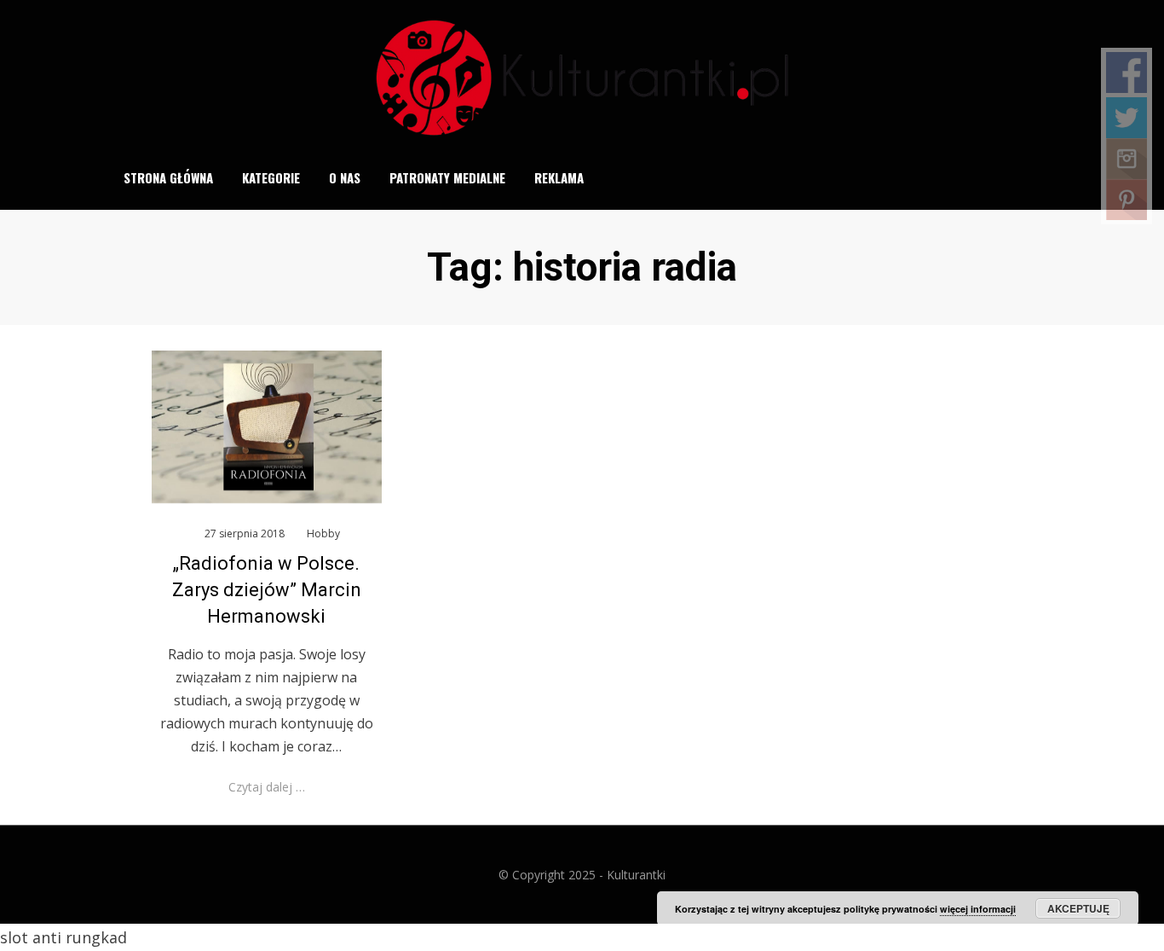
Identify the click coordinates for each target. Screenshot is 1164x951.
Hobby (323, 533)
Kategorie (271, 177)
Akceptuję (1078, 908)
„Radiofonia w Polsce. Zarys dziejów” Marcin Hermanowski (266, 590)
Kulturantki (636, 875)
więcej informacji (978, 908)
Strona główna (168, 177)
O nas (344, 177)
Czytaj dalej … (266, 787)
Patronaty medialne (447, 177)
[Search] (1045, 178)
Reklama (559, 177)
